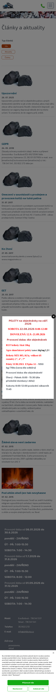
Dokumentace (6, 678)
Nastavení (17, 689)
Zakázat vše (38, 689)
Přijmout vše (28, 683)
